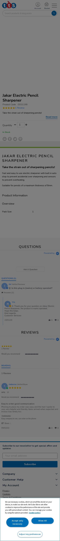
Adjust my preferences (30, 534)
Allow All (42, 520)
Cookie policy (34, 513)
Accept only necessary (17, 522)
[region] (30, 519)
